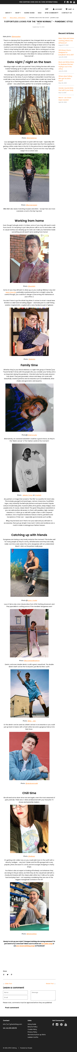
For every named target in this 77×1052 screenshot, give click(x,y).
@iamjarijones (32, 138)
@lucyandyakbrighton (32, 661)
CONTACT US (67, 13)
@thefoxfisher (32, 934)
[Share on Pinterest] (11, 974)
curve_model (32, 600)
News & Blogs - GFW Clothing (17, 17)
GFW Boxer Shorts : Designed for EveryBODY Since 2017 (66, 52)
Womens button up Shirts (37, 1035)
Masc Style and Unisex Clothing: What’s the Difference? (66, 40)
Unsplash (38, 495)
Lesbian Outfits (33, 1037)
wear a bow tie (11, 292)
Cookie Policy (32, 1029)
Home (4, 17)
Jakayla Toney (27, 495)
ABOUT (8, 13)
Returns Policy (32, 1027)
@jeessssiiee (16, 37)
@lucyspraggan (31, 205)
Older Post (8, 984)
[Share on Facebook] (4, 974)
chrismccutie (32, 435)
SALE (39, 13)
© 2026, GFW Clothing (10, 1048)
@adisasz (31, 856)
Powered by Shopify (26, 1048)
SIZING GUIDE (29, 13)
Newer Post (50, 984)
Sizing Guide (32, 1024)
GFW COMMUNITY (51, 13)
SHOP (17, 13)
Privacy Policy (32, 1032)
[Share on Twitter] (7, 974)
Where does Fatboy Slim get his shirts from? (65, 78)
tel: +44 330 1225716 (10, 1028)
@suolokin (31, 286)
